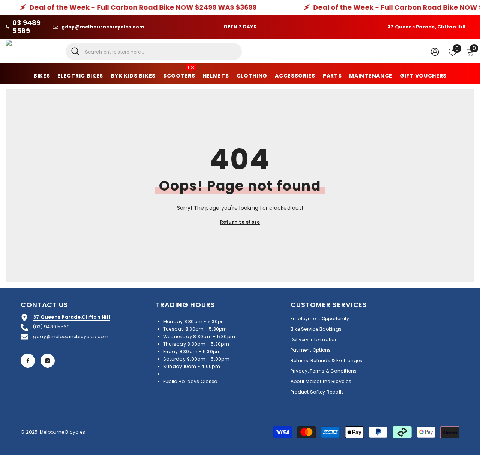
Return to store (240, 222)
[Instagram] (47, 361)
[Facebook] (28, 361)
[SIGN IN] (434, 51)
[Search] (154, 51)
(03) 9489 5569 (51, 327)
